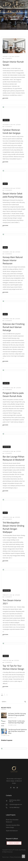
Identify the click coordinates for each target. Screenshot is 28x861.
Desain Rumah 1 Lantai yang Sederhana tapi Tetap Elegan (16, 722)
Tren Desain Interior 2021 (12, 602)
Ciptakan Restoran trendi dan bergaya (11, 131)
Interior (5, 656)
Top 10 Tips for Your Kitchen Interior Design (13, 667)
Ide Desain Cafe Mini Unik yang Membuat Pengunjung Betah (17, 714)
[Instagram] (17, 788)
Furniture (6, 120)
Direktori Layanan (6, 740)
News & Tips (13, 19)
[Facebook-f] (11, 788)
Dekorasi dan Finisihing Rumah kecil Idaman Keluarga (13, 327)
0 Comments (8, 58)
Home (6, 19)
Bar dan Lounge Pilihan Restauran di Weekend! (13, 458)
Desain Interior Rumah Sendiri (13, 63)
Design (5, 52)
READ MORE (5, 98)
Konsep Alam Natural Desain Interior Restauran (13, 260)
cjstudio (16, 56)
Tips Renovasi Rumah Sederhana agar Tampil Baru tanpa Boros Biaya (17, 731)
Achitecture (6, 447)
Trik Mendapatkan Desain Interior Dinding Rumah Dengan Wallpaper (13, 527)
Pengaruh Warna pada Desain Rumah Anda (13, 394)
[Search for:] (14, 701)
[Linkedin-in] (14, 788)
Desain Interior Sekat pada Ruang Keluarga (13, 195)
